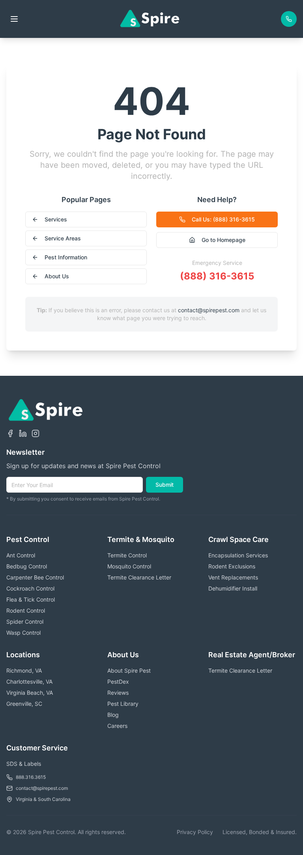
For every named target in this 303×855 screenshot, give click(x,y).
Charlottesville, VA (29, 681)
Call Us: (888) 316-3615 (223, 219)
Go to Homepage (223, 239)
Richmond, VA (24, 670)
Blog (113, 714)
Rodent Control (25, 610)
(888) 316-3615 (217, 276)
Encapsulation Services (238, 555)
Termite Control (127, 555)
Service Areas (63, 238)
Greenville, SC (24, 703)
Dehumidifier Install (232, 588)
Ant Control (20, 555)
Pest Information (66, 257)
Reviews (118, 692)
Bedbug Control (26, 566)
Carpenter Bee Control (35, 577)
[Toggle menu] (14, 19)
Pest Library (122, 703)
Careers (117, 725)
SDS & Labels (23, 763)
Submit (164, 484)
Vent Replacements (233, 577)
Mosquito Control (129, 566)
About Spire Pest (129, 670)
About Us (57, 276)
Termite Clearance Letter (139, 577)
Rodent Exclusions (231, 566)
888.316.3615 (31, 777)
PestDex (118, 681)
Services (56, 219)
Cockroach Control (30, 588)
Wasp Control (23, 632)
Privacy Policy (195, 832)
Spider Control (24, 621)
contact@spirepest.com (208, 310)
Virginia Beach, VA (29, 692)
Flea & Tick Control (30, 599)
